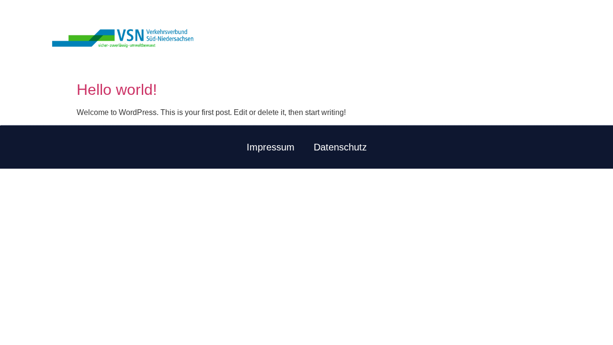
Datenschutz (340, 147)
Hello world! (117, 89)
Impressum (271, 147)
